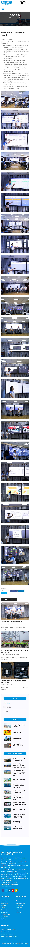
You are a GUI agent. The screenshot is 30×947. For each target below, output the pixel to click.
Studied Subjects (20, 905)
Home (10, 17)
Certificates (4, 910)
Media (17, 910)
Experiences (4, 905)
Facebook (14, 590)
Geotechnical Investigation (7, 934)
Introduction (4, 901)
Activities (18, 17)
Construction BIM (5, 931)
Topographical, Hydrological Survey (9, 936)
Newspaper (19, 907)
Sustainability (4, 903)
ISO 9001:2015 (4, 912)
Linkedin (21, 590)
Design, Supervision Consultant (8, 929)
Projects (18, 901)
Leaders (3, 907)
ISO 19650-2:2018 (5, 914)
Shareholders (4, 916)
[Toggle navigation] (3, 9)
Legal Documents (20, 903)
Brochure (3, 919)
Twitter (4, 593)
